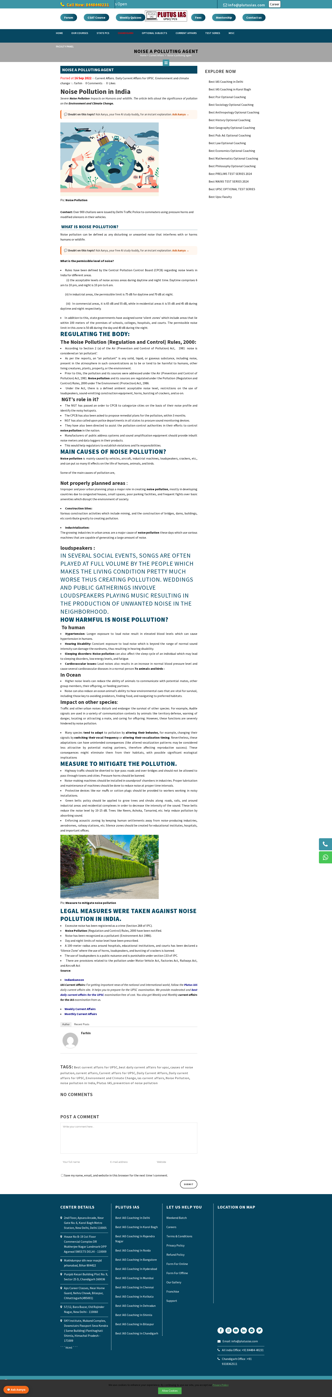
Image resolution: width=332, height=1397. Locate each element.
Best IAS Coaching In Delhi (132, 1218)
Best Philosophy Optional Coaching (232, 166)
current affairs (87, 1073)
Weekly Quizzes (130, 17)
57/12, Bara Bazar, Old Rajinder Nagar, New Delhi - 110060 (84, 1309)
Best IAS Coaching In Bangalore (136, 1259)
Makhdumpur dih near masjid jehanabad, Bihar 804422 (83, 1262)
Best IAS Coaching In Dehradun (135, 1306)
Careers (171, 1227)
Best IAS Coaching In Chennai (134, 1287)
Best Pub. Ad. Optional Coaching (230, 135)
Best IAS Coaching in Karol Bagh (230, 89)
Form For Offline (177, 1273)
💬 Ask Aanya (16, 1390)
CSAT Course (96, 17)
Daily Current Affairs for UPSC (134, 78)
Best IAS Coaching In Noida (133, 1250)
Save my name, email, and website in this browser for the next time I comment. (116, 1175)
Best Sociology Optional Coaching (231, 105)
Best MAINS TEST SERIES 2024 (228, 181)
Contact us (254, 17)
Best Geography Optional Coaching (232, 128)
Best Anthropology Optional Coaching (234, 112)
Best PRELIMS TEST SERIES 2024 (230, 174)
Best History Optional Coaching (230, 120)
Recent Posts (81, 1024)
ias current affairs (150, 1078)
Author (66, 1024)
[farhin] (70, 1047)
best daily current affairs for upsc (144, 1067)
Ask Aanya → (180, 114)
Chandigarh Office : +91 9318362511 (237, 1361)
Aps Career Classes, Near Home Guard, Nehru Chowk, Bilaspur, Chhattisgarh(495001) (84, 1293)
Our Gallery (173, 1282)
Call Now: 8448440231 (87, 4)
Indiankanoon (74, 980)
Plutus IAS (104, 1083)
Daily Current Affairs (152, 1073)
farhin (78, 83)
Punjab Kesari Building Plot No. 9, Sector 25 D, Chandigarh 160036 (86, 1276)
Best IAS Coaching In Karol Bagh (136, 1227)
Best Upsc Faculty (220, 197)
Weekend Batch (176, 1218)
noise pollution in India (77, 1083)
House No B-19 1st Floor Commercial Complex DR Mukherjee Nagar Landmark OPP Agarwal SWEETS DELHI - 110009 (85, 1244)
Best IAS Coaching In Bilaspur (134, 1324)
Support (171, 1301)
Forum (68, 17)
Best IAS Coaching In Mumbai (134, 1278)
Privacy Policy (175, 1245)
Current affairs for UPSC (117, 1073)
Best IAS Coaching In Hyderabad (136, 1269)
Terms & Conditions (179, 1236)
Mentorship (224, 17)
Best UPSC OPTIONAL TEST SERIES (232, 189)
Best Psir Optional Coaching (227, 97)
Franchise (172, 1291)
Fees (198, 17)
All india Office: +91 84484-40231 (243, 1350)
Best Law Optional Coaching (227, 143)
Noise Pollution (177, 1078)
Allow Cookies (170, 1390)
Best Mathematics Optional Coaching (233, 158)
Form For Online (177, 1264)
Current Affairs (104, 78)
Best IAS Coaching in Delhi (226, 81)
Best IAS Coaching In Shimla (133, 1315)
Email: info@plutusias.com (240, 1341)
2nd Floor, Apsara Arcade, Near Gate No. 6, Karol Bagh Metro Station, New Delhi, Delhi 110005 (85, 1223)
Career (274, 4)
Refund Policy (175, 1254)
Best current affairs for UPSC (96, 1067)
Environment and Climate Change (111, 1078)
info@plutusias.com (246, 4)
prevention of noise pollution (135, 1083)
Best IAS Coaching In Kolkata (134, 1296)
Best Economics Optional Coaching (232, 151)
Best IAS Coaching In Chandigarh (136, 1333)
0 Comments (93, 83)
